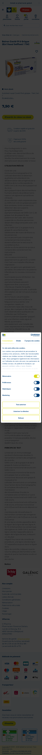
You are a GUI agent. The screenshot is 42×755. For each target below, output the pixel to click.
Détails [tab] (18, 341)
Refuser (21, 418)
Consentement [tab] (7, 341)
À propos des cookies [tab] (32, 341)
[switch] (37, 382)
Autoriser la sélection (21, 411)
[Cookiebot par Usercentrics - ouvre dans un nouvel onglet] (31, 335)
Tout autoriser (21, 404)
